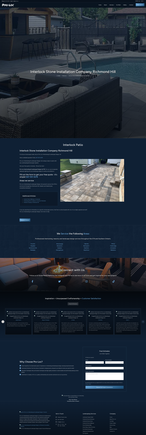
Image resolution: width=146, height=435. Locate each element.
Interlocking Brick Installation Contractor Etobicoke (35, 200)
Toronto (33, 244)
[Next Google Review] (143, 321)
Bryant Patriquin (45, 320)
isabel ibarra (18, 320)
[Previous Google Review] (2, 321)
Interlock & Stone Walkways (88, 423)
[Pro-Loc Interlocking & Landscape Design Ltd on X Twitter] (136, 1)
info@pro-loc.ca (14, 1)
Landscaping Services (89, 414)
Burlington (86, 246)
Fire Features (85, 433)
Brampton (59, 246)
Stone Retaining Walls (87, 425)
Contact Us (112, 431)
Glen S (127, 320)
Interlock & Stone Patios (88, 421)
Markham (32, 250)
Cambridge (113, 246)
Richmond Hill (33, 248)
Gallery (125, 4)
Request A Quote (25, 220)
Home (100, 4)
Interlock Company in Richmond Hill (31, 202)
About (105, 4)
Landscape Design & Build (88, 417)
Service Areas (112, 425)
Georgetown (59, 250)
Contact (131, 4)
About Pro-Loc (113, 419)
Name (86, 360)
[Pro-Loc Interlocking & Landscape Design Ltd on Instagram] (138, 1)
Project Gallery (113, 423)
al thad (73, 320)
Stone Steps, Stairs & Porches (89, 427)
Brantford (86, 250)
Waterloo (113, 250)
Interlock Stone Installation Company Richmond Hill (79, 75)
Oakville (86, 244)
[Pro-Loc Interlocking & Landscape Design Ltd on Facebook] (135, 1)
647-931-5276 (6, 1)
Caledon (59, 248)
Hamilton (86, 248)
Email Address (88, 365)
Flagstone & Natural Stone (88, 431)
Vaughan (32, 246)
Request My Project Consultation (104, 387)
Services (111, 4)
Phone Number (108, 360)
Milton (113, 244)
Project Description (89, 371)
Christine (100, 320)
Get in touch (45, 422)
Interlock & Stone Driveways (88, 419)
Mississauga (59, 244)
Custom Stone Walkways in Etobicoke (32, 199)
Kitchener (113, 248)
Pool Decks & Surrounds (88, 429)
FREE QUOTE (140, 4)
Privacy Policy (88, 384)
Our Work (118, 4)
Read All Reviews (73, 303)
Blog (111, 427)
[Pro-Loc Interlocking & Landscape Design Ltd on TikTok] (139, 1)
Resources (64, 75)
